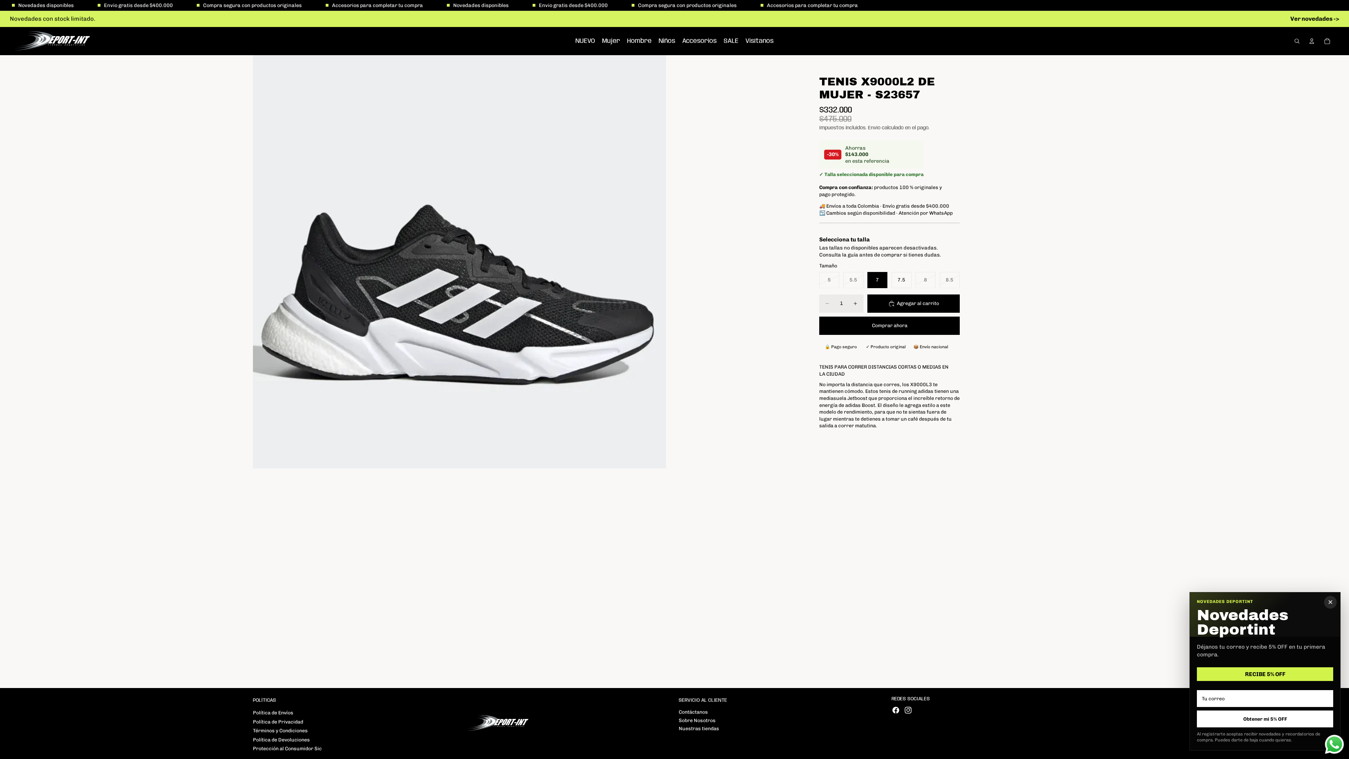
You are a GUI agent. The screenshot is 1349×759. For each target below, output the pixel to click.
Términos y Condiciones (280, 731)
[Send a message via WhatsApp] (1334, 744)
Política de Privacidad (278, 722)
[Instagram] (908, 710)
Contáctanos (693, 712)
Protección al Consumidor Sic (287, 749)
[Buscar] (1297, 41)
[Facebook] (896, 710)
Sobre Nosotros (697, 721)
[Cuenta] (1311, 41)
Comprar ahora (889, 326)
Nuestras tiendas (699, 729)
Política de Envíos (273, 713)
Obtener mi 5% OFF (1265, 719)
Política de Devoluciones (281, 740)
